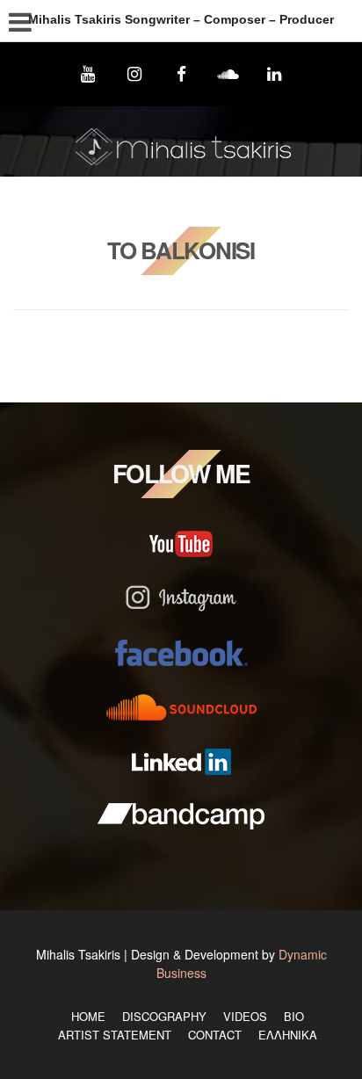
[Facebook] (180, 74)
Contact (215, 1034)
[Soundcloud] (228, 74)
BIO (294, 1016)
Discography (164, 1016)
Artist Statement (114, 1034)
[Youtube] (87, 74)
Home (88, 1016)
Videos (245, 1016)
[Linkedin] (274, 74)
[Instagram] (134, 74)
